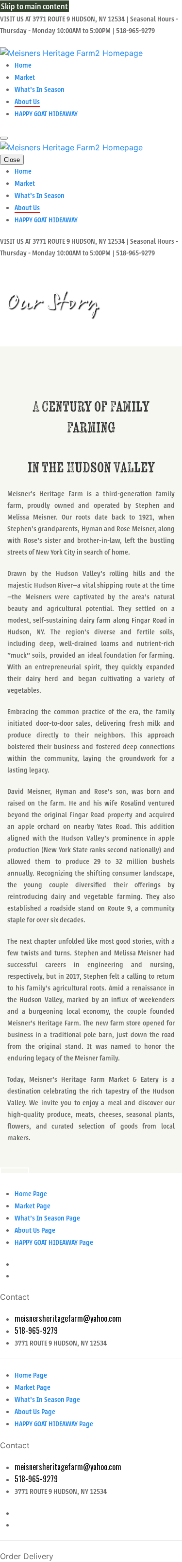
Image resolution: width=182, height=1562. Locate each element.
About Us (27, 101)
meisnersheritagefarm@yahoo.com (68, 1318)
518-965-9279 (36, 1330)
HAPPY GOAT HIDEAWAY (46, 113)
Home (23, 65)
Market (25, 77)
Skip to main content (34, 6)
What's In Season (40, 89)
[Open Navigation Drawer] (4, 138)
